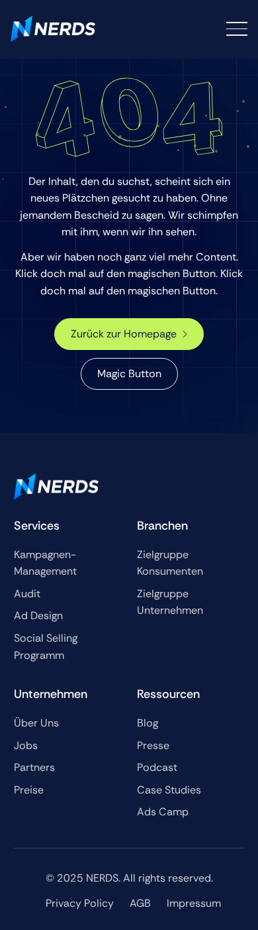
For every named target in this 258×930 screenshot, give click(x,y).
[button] (236, 29)
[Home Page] (53, 29)
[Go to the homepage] (56, 486)
